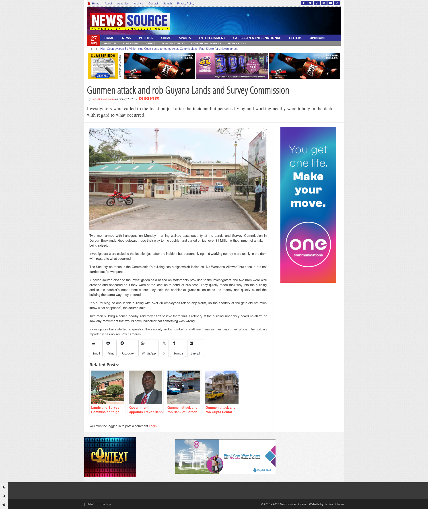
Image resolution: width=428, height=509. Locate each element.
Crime (166, 38)
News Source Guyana (103, 99)
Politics (146, 38)
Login (153, 426)
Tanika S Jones (334, 504)
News (126, 38)
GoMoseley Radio (173, 43)
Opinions (317, 38)
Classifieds (130, 43)
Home (95, 3)
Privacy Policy (185, 3)
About (108, 3)
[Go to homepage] (4, 504)
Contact (153, 3)
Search (167, 3)
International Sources (206, 43)
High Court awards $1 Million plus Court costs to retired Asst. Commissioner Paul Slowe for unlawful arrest (169, 48)
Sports (185, 38)
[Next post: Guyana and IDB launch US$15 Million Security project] (4, 495)
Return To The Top (97, 504)
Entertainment (212, 38)
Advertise (123, 3)
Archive (138, 3)
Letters (295, 38)
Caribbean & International (257, 38)
